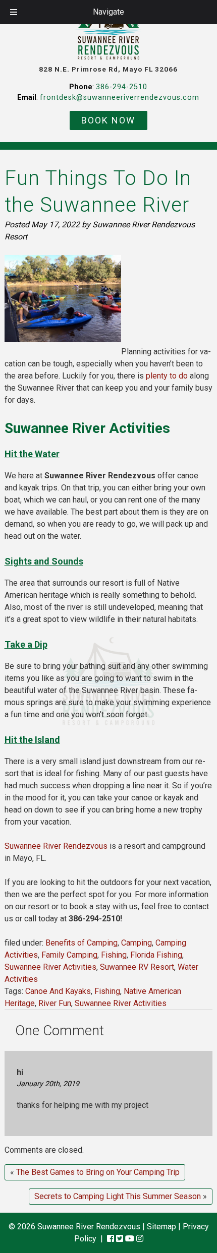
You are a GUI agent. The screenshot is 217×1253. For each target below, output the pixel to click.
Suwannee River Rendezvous (56, 846)
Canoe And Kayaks (58, 991)
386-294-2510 (121, 87)
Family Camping (69, 955)
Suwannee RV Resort (137, 967)
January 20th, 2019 (48, 1084)
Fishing (114, 955)
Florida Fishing (156, 955)
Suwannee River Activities (50, 967)
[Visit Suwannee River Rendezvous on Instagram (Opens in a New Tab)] (139, 1238)
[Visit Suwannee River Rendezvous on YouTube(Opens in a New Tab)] (129, 1238)
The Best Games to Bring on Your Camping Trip (98, 1172)
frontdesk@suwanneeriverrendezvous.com (119, 97)
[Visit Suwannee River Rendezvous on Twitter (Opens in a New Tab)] (119, 1238)
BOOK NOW (108, 120)
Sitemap (161, 1226)
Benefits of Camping (81, 943)
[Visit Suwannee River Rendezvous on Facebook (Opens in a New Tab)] (110, 1238)
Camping (136, 943)
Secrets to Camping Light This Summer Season (117, 1196)
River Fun (54, 1003)
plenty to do (167, 376)
